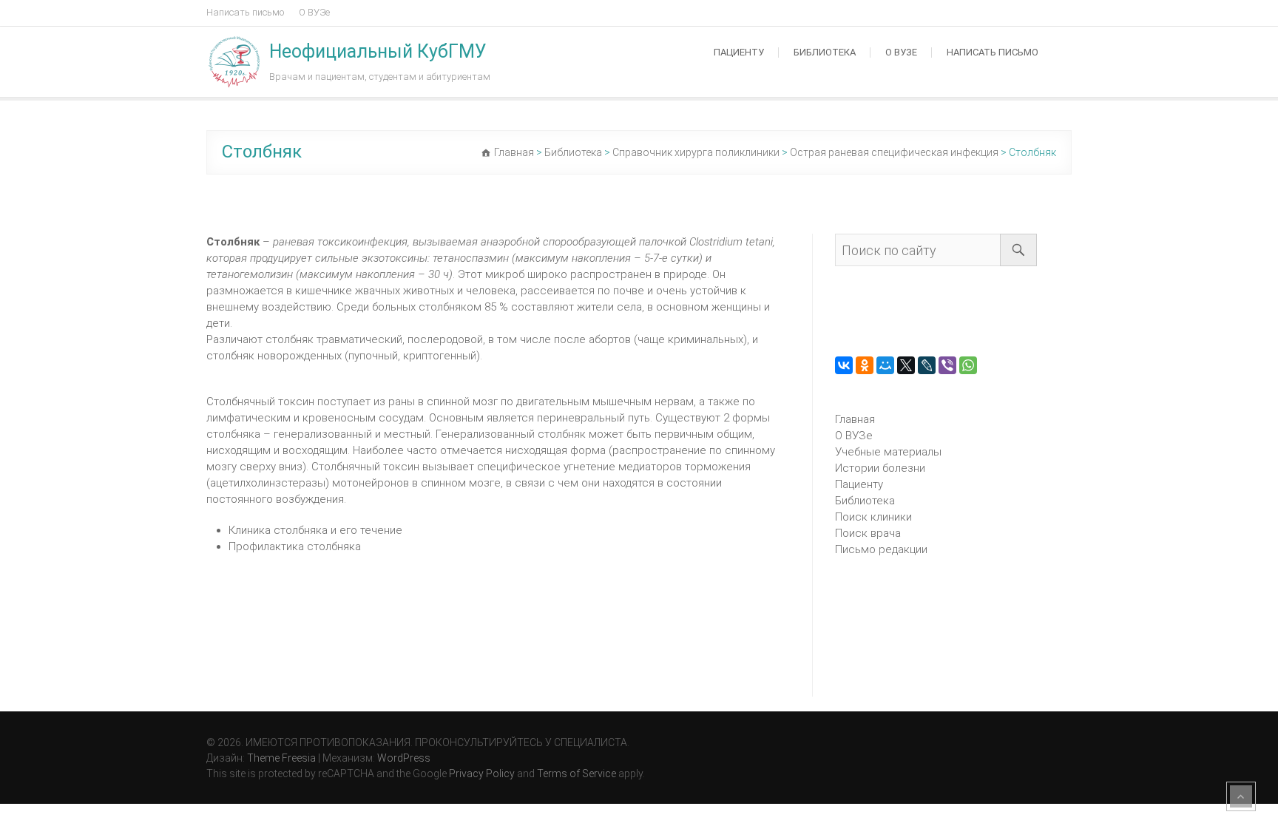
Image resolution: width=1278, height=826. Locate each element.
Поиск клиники (873, 517)
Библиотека (825, 52)
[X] (906, 365)
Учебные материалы (888, 451)
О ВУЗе (314, 12)
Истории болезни (880, 468)
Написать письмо (245, 12)
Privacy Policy (482, 773)
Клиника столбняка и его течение (315, 530)
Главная (855, 419)
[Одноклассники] (864, 365)
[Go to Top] (1241, 796)
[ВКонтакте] (844, 365)
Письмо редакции (881, 549)
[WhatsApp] (968, 365)
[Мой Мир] (885, 365)
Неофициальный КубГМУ (378, 51)
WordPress (403, 758)
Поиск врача (868, 533)
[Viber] (947, 365)
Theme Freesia (281, 758)
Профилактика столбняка (295, 546)
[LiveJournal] (927, 365)
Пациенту (739, 52)
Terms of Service (576, 773)
